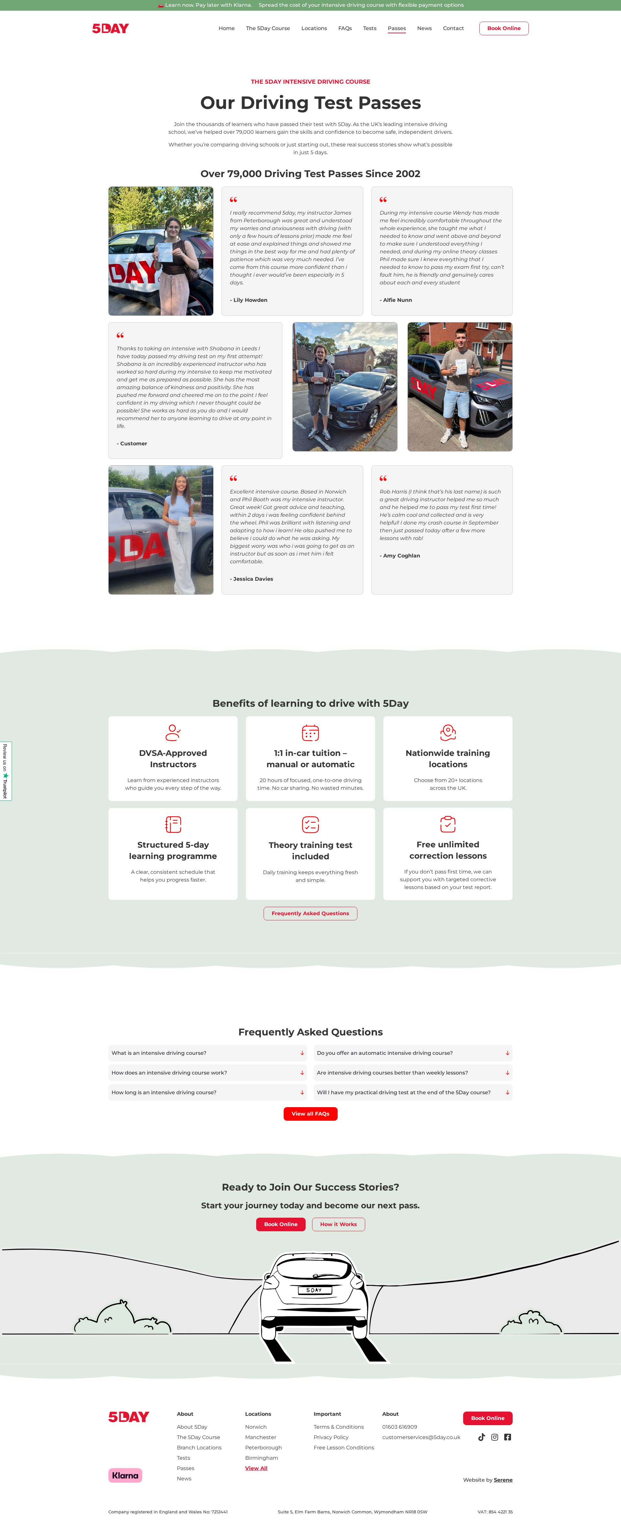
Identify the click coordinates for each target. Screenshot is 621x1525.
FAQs (345, 28)
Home (227, 28)
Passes (397, 28)
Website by (488, 1480)
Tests (369, 28)
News (424, 28)
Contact (453, 28)
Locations (314, 28)
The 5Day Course (268, 28)
